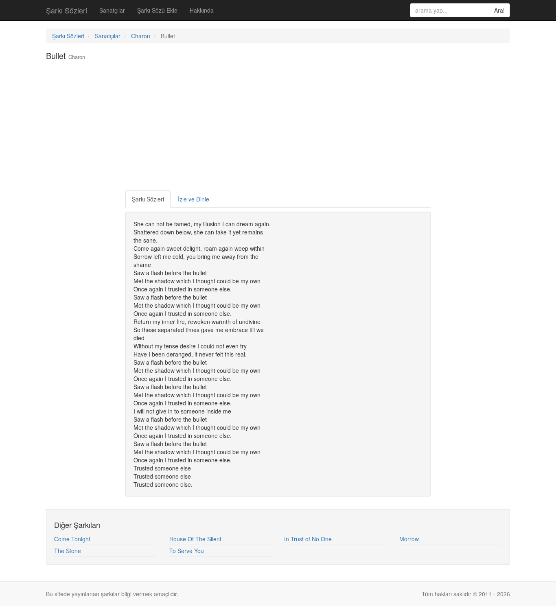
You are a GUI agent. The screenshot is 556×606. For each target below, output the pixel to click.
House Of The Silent (195, 539)
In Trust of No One (308, 539)
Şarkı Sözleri (66, 10)
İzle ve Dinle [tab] (193, 199)
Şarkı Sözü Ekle (157, 10)
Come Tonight (72, 539)
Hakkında (202, 10)
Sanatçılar (112, 10)
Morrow (409, 539)
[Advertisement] (278, 129)
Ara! (499, 10)
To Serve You (186, 551)
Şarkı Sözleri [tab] (148, 199)
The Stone (67, 551)
